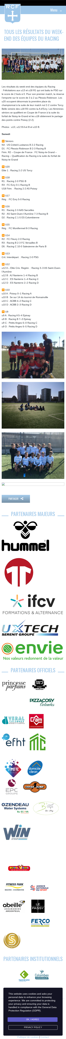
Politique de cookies (28, 1037)
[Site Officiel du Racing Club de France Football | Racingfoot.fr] (3, 10)
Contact (45, 1037)
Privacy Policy (33, 1027)
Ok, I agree (32, 1019)
